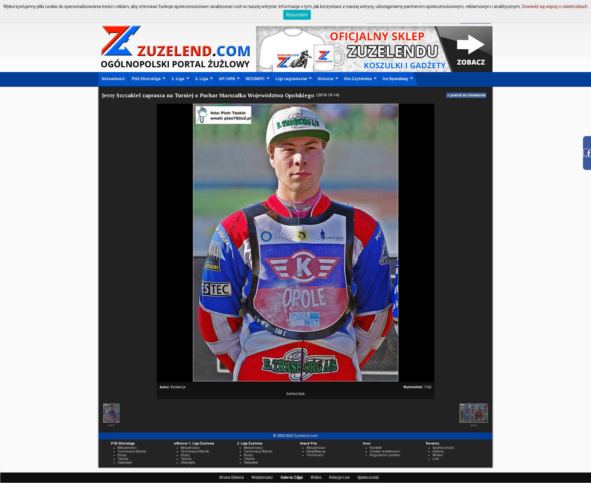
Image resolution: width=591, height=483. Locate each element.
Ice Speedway (395, 79)
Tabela (123, 459)
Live (435, 459)
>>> (474, 425)
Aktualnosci (316, 448)
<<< (111, 425)
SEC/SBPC (255, 79)
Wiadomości (262, 477)
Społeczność (368, 477)
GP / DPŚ (227, 79)
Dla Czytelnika (358, 79)
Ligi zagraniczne (291, 79)
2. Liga (201, 79)
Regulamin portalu (385, 455)
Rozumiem (297, 14)
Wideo (316, 477)
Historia (325, 79)
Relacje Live (339, 477)
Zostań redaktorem (385, 451)
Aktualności (113, 79)
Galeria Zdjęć (291, 477)
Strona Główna (231, 477)
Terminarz (315, 455)
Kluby (122, 455)
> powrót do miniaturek (466, 95)
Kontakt (376, 448)
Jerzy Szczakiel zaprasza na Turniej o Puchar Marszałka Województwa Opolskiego (208, 95)
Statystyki (125, 463)
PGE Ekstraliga (146, 79)
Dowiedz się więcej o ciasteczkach (555, 6)
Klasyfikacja (316, 451)
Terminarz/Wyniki (132, 451)
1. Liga (177, 79)
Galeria (438, 451)
